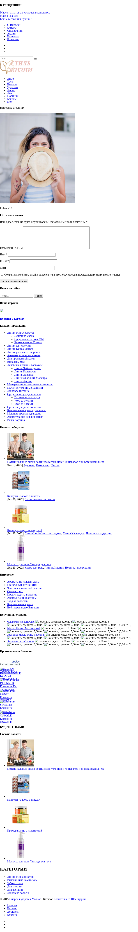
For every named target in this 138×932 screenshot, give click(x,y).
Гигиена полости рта (27, 397)
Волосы (12, 84)
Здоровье (12, 87)
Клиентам (13, 36)
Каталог (12, 908)
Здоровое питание (18, 390)
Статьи (55, 465)
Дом (9, 93)
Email (4, 261)
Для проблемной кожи (21, 358)
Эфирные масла (24, 335)
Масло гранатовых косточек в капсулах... (25, 12)
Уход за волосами (17, 601)
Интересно (42, 465)
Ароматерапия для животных (25, 416)
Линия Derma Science (20, 348)
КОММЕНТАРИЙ (11, 248)
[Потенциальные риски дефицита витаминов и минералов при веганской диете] (20, 458)
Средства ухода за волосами (24, 407)
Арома (11, 90)
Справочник (14, 30)
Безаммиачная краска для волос (26, 410)
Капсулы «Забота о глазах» (23, 496)
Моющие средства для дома (24, 413)
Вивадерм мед (16, 361)
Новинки (13, 95)
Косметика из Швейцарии (70, 899)
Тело (10, 81)
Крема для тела (34, 567)
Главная (12, 905)
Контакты (13, 39)
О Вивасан (13, 24)
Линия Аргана (23, 381)
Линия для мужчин (19, 345)
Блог (10, 101)
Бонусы (12, 27)
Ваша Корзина (16, 420)
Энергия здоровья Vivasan (25, 899)
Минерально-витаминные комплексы (30, 384)
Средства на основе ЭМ (29, 339)
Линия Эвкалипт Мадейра (30, 377)
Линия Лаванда (23, 374)
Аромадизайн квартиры (21, 597)
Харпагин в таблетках (20, 641)
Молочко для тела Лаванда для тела (29, 564)
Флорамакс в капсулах (20, 621)
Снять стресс (15, 591)
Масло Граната (9, 15)
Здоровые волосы (18, 892)
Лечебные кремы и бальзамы (25, 365)
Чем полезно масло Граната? (24, 588)
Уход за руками (23, 400)
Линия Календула (25, 371)
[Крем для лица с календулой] (20, 526)
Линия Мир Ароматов (20, 332)
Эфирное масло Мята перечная (26, 634)
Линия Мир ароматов (20, 876)
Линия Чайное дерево (27, 368)
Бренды (12, 98)
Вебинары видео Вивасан (23, 607)
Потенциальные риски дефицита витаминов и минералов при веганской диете (55, 461)
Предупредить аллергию (22, 594)
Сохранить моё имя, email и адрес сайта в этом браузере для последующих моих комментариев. (62, 274)
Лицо (10, 78)
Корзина (12, 914)
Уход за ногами (23, 403)
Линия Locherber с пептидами (43, 533)
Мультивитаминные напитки (25, 387)
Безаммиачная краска (20, 604)
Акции (11, 33)
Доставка (13, 911)
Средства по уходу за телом (24, 394)
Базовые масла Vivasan (28, 342)
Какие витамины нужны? (15, 18)
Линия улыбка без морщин (23, 352)
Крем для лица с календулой (24, 530)
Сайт (3, 267)
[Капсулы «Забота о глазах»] (20, 492)
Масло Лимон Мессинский (23, 628)
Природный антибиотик (22, 584)
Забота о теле (15, 883)
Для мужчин (14, 886)
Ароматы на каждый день (23, 581)
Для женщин (15, 889)
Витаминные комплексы (40, 499)
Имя (3, 254)
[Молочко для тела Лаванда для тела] (20, 561)
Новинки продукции (99, 533)
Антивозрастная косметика (23, 355)
